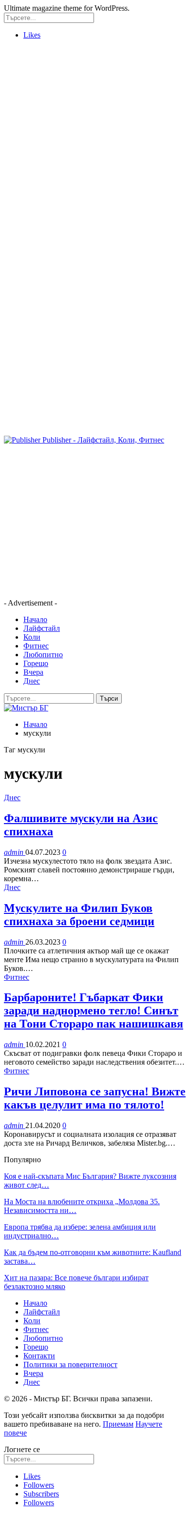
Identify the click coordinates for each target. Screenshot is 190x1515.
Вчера (33, 672)
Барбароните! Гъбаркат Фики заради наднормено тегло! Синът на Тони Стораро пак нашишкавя (93, 1010)
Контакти (39, 1356)
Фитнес (36, 646)
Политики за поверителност (70, 1364)
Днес (31, 681)
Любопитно (43, 654)
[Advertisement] (95, 142)
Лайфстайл (41, 628)
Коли (31, 637)
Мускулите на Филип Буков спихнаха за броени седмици (79, 915)
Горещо (35, 663)
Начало (35, 619)
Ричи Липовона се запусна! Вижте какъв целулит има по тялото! (95, 1098)
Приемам (118, 1424)
